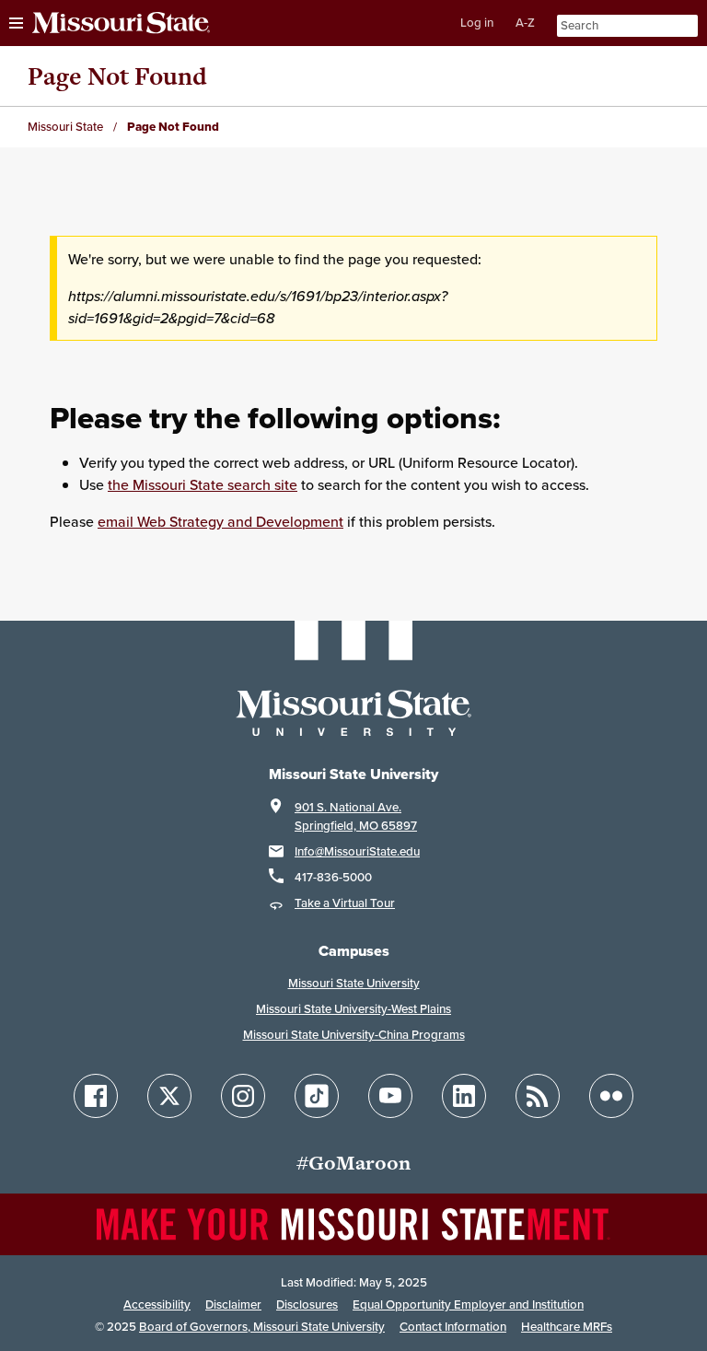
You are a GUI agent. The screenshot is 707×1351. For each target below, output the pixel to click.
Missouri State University (354, 983)
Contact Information (453, 1326)
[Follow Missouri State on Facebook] (96, 1096)
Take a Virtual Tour (345, 903)
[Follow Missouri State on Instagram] (243, 1096)
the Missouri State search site (202, 484)
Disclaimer (233, 1304)
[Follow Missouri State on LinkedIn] (464, 1096)
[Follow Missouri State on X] (169, 1096)
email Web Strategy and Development (220, 521)
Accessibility (157, 1304)
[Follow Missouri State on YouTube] (390, 1096)
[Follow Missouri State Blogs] (538, 1096)
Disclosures (307, 1304)
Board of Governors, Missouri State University (262, 1326)
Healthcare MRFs (566, 1326)
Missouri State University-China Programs (354, 1034)
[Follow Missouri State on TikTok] (317, 1096)
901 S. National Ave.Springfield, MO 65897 (356, 816)
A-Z (525, 22)
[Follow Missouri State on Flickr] (611, 1096)
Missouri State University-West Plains (353, 1009)
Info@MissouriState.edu (357, 851)
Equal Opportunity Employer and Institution (468, 1304)
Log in (476, 22)
